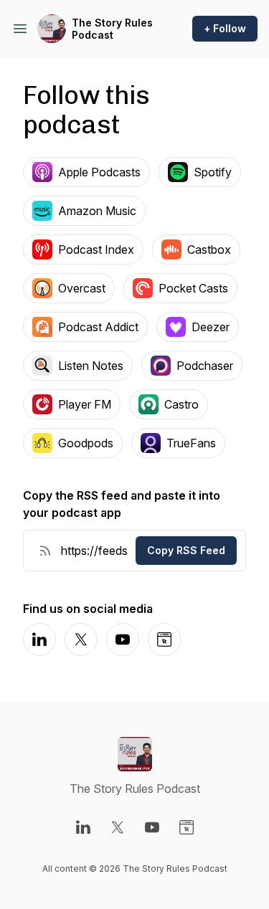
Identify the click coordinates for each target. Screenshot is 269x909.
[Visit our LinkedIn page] (83, 827)
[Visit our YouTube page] (152, 827)
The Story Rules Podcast (112, 29)
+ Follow (225, 28)
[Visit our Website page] (186, 827)
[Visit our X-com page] (117, 827)
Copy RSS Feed (186, 550)
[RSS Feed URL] (45, 550)
